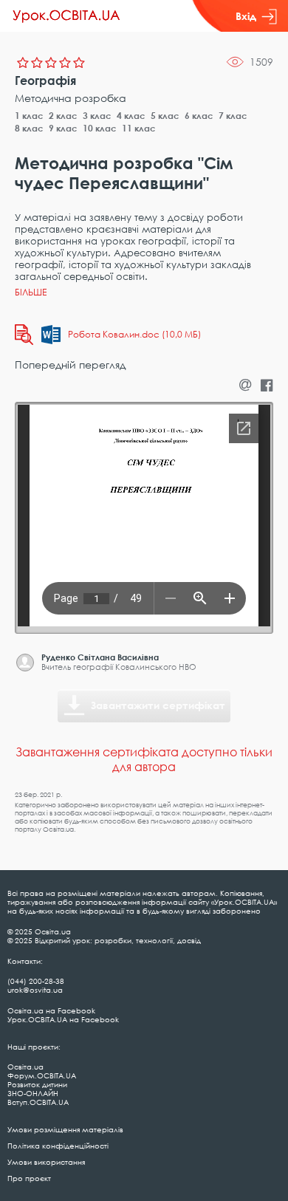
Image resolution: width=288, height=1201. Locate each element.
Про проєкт (29, 1178)
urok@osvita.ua (35, 989)
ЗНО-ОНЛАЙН (32, 1093)
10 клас (100, 128)
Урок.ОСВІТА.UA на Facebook (63, 1019)
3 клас (97, 115)
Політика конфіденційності (58, 1145)
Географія (45, 80)
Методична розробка (70, 98)
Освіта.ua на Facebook (51, 1010)
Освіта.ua (25, 1066)
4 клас (131, 115)
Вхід (246, 16)
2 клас (63, 115)
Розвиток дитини (37, 1084)
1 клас (29, 115)
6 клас (199, 115)
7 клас (233, 115)
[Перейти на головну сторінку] (66, 16)
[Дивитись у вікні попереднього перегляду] (24, 334)
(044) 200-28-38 (35, 980)
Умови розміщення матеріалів (65, 1129)
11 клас (139, 128)
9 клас (63, 128)
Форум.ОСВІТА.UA (41, 1075)
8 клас (29, 128)
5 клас (165, 115)
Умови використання (46, 1161)
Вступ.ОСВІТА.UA (38, 1102)
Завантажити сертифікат (158, 705)
